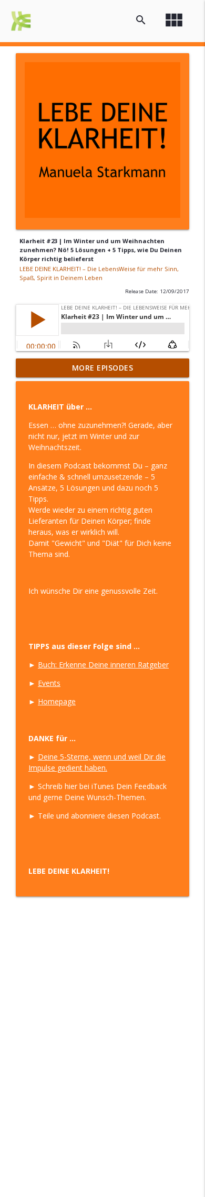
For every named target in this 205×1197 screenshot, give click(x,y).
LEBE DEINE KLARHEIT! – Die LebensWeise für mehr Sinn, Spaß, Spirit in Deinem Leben (99, 273)
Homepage (57, 701)
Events (49, 683)
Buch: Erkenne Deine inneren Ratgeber (103, 665)
